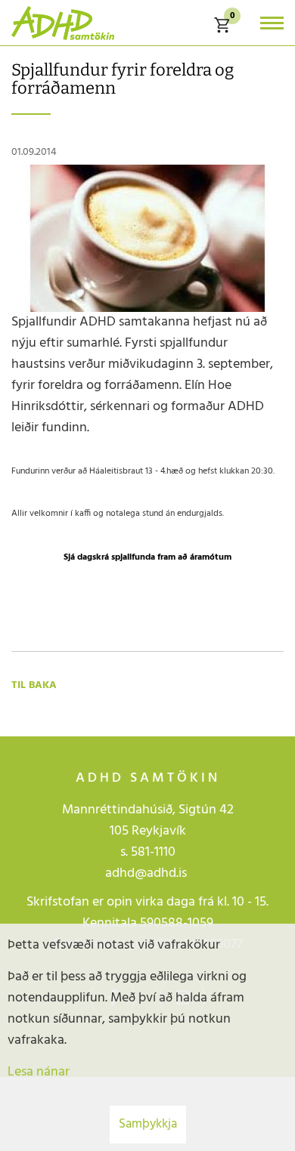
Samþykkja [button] (148, 1124)
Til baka (34, 685)
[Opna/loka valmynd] (272, 23)
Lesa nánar (39, 1072)
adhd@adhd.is (147, 873)
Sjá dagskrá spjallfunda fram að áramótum (147, 557)
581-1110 (153, 852)
